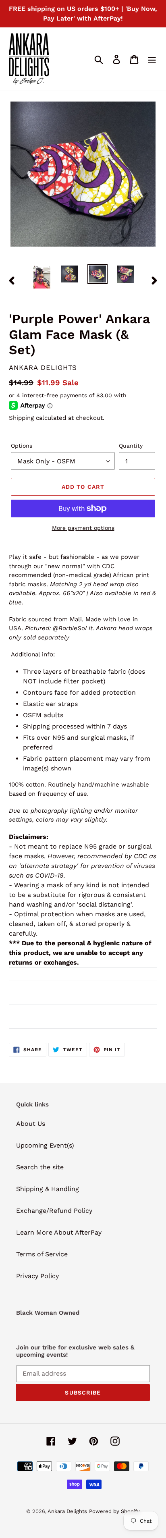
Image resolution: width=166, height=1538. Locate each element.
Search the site (40, 1167)
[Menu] (152, 59)
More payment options (83, 528)
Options (21, 445)
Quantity (131, 445)
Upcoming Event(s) (45, 1145)
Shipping (21, 417)
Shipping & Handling (47, 1189)
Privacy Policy (37, 1276)
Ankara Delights (67, 1511)
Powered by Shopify (114, 1511)
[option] (42, 277)
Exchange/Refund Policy (54, 1210)
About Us (30, 1123)
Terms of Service (42, 1254)
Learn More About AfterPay (59, 1232)
